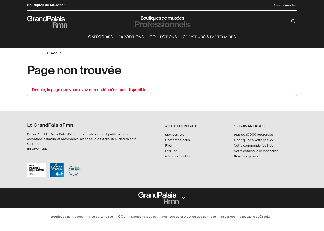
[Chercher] (293, 21)
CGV (122, 216)
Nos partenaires (101, 216)
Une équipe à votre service (254, 140)
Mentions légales (144, 216)
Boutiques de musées (67, 216)
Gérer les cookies (178, 156)
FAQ (168, 145)
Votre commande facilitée (253, 145)
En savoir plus (37, 148)
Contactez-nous (177, 140)
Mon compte (174, 134)
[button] (100, 37)
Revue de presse (246, 156)
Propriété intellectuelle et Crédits (246, 216)
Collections (163, 37)
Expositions (131, 37)
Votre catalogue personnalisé (256, 150)
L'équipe (171, 150)
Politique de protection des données (189, 216)
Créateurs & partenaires (209, 37)
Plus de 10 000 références (253, 134)
